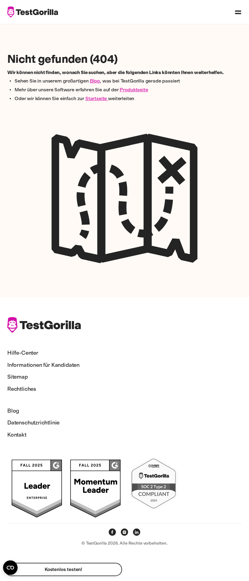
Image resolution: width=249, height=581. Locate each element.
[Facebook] (112, 532)
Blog (95, 81)
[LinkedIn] (136, 532)
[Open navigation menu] (238, 12)
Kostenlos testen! (63, 569)
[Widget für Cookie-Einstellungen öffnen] (10, 567)
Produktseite (134, 90)
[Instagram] (124, 532)
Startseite (96, 98)
